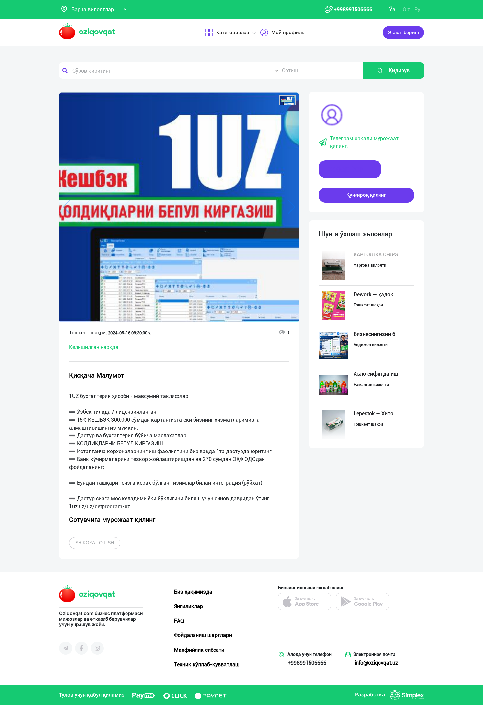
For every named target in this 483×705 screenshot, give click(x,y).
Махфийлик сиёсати (199, 650)
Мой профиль (287, 32)
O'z (406, 9)
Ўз (392, 9)
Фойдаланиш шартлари (203, 635)
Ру (417, 9)
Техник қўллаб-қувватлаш (207, 664)
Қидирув (399, 70)
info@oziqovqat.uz (376, 663)
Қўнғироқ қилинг (366, 195)
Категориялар (232, 32)
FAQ (179, 621)
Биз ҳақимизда (193, 592)
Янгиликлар (188, 606)
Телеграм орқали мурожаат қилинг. (364, 142)
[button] (287, 100)
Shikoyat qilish (94, 542)
